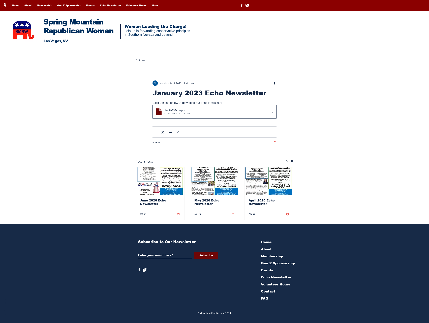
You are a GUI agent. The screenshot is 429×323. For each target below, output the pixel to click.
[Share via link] (178, 132)
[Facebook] (241, 5)
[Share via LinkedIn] (170, 132)
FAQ (264, 298)
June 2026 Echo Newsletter (153, 202)
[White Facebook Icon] (139, 270)
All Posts (140, 60)
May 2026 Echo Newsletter (206, 202)
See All (289, 161)
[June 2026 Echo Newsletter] (160, 181)
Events (267, 270)
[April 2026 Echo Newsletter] (269, 181)
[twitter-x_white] (247, 5)
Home (266, 242)
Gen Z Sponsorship (278, 263)
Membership (272, 256)
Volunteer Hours (275, 284)
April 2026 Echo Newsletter (262, 202)
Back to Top (5, 308)
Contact (268, 291)
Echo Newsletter (276, 277)
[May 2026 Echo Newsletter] (214, 181)
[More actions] (274, 83)
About (266, 249)
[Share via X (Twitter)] (162, 132)
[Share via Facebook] (154, 132)
